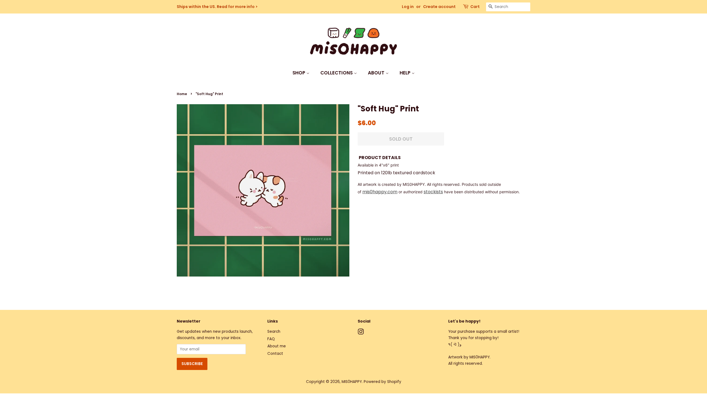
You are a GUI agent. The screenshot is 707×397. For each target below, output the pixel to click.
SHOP (299, 72)
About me (276, 346)
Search (273, 331)
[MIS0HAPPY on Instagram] (361, 333)
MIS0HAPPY (352, 381)
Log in (408, 6)
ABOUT (377, 72)
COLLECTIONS (337, 72)
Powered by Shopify (382, 381)
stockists (433, 192)
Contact (275, 353)
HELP (405, 72)
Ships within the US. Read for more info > (217, 6)
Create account (439, 6)
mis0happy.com (379, 192)
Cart (475, 6)
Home (182, 94)
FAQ (271, 339)
